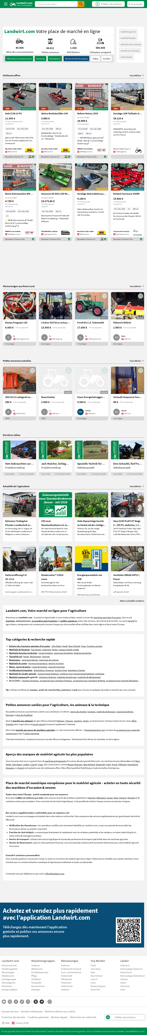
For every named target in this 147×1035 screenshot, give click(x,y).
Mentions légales (59, 1017)
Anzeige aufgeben (9, 989)
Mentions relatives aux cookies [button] (60, 1011)
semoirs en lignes (56, 663)
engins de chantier (78, 711)
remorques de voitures (49, 659)
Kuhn (108, 764)
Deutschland (125, 972)
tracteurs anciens (94, 646)
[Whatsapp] (28, 1001)
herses (26, 656)
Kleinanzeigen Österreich (131, 968)
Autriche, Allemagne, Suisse (100, 797)
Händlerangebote (9, 968)
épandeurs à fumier (76, 670)
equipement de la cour (95, 730)
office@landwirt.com (54, 873)
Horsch (21, 767)
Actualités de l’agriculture (16, 486)
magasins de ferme (124, 711)
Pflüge (34, 975)
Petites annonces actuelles (17, 360)
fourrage (9, 715)
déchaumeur (35, 656)
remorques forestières (63, 653)
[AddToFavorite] (32, 87)
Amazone (10, 767)
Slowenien (125, 986)
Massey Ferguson (74, 764)
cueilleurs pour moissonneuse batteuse (77, 673)
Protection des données (13, 1017)
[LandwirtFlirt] (50, 1002)
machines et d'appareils (55, 761)
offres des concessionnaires (19, 58)
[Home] (21, 4)
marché (130, 620)
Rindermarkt (66, 975)
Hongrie (122, 797)
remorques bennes (30, 659)
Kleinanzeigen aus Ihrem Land (19, 286)
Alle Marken (7, 986)
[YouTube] (4, 1002)
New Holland (74, 646)
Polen (122, 989)
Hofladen (65, 989)
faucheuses (36, 649)
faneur (55, 649)
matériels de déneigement (89, 677)
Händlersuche (8, 975)
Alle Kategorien (8, 982)
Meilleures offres (11, 75)
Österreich (124, 965)
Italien (123, 982)
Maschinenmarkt (9, 965)
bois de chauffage (24, 715)
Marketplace (54, 58)
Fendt (64, 646)
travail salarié (38, 724)
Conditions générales (38, 1017)
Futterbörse (66, 982)
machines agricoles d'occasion (107, 617)
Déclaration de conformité (83, 1017)
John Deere (56, 646)
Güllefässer (36, 979)
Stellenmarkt (66, 986)
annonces (40, 58)
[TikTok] (22, 1002)
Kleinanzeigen (8, 972)
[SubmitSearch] (81, 4)
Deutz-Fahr (95, 989)
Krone (114, 764)
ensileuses (99, 673)
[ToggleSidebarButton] (6, 4)
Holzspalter (36, 982)
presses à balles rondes (69, 649)
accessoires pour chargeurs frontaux (56, 680)
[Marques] (42, 1002)
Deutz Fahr (100, 764)
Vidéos (95, 58)
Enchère (106, 58)
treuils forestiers (46, 653)
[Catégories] (36, 1002)
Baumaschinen (38, 986)
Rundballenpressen (39, 972)
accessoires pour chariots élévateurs (122, 680)
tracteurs (91, 711)
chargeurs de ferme (47, 677)
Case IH (33, 764)
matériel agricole (128, 31)
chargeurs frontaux (30, 680)
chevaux (69, 720)
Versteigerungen (9, 979)
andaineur (46, 649)
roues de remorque (56, 666)
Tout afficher (135, 75)
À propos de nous (10, 1011)
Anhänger (35, 989)
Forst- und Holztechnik (71, 972)
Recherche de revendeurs (76, 58)
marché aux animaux (130, 50)
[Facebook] (16, 1002)
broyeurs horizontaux (37, 663)
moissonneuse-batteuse (48, 673)
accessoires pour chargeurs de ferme (89, 680)
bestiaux (60, 720)
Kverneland (132, 764)
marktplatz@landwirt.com (135, 1031)
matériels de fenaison (105, 711)
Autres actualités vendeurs (132, 600)
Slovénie (131, 797)
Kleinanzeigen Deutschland (132, 975)
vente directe (126, 56)
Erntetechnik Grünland (71, 968)
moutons (78, 720)
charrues (46, 656)
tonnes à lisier (61, 670)
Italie (116, 797)
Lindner (26, 764)
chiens (86, 720)
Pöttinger (122, 764)
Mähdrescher (37, 968)
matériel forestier (128, 37)
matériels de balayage (67, 677)
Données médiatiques (31, 1011)
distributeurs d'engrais (44, 670)
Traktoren (35, 965)
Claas (83, 646)
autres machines (31, 733)
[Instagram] (10, 1002)
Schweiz (124, 979)
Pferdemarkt (66, 979)
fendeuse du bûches (82, 653)
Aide (7, 1023)
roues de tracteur (39, 666)
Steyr (137, 761)
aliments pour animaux (131, 44)
